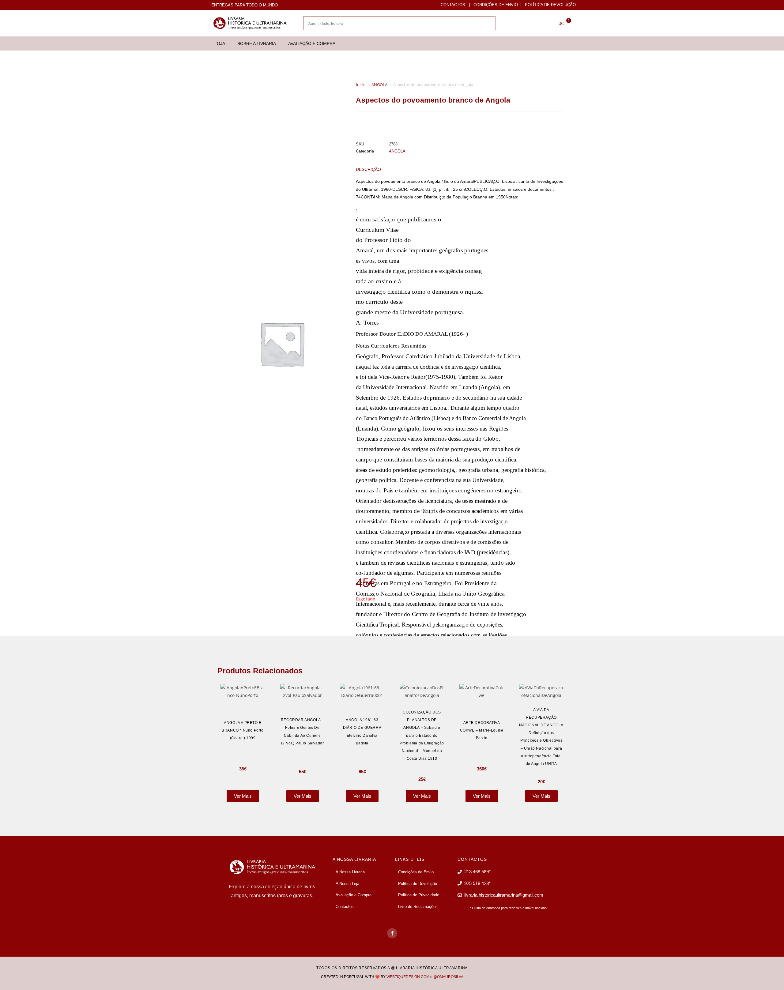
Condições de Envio (495, 4)
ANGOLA (379, 84)
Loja (219, 43)
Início (361, 84)
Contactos (453, 4)
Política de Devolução (550, 4)
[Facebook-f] (392, 933)
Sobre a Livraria (256, 43)
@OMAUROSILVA (448, 977)
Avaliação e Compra (311, 43)
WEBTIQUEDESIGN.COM (407, 977)
